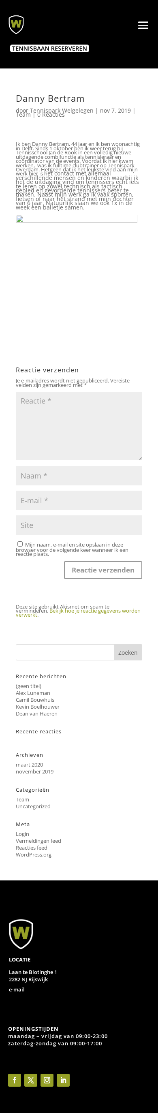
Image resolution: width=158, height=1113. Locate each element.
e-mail (17, 989)
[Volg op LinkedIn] (63, 1080)
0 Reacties (51, 114)
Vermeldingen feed (38, 840)
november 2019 (34, 771)
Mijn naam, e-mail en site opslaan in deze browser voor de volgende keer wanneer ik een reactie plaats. (72, 549)
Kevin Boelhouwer (38, 706)
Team (23, 114)
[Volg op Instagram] (47, 1080)
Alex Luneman (33, 692)
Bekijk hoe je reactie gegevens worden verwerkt (78, 612)
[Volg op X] (30, 1080)
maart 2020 (29, 764)
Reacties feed (31, 847)
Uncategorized (33, 806)
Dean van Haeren (37, 713)
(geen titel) (28, 686)
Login (22, 833)
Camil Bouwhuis (35, 699)
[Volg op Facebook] (14, 1080)
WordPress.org (33, 854)
